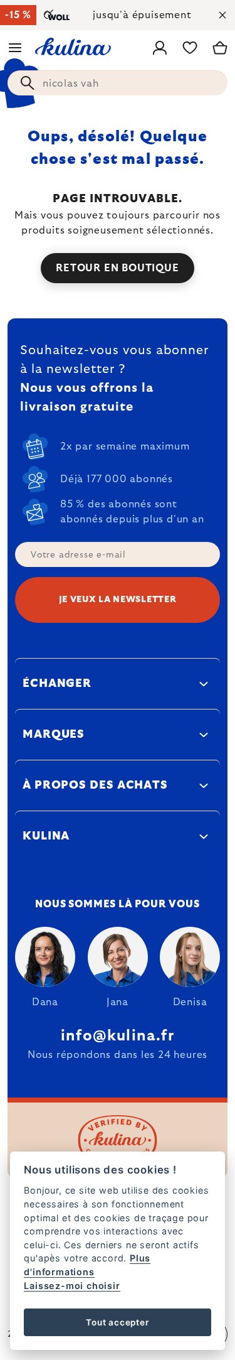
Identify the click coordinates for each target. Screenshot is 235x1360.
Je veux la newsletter (118, 599)
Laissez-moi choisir (72, 1285)
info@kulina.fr (117, 1036)
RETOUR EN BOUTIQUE (117, 268)
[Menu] (15, 47)
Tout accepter (117, 1322)
